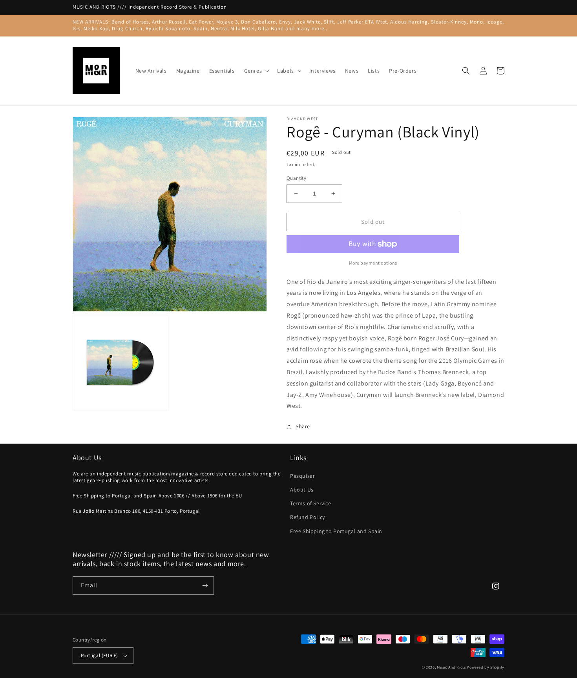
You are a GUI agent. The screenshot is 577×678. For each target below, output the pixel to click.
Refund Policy (307, 517)
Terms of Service (310, 503)
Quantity (296, 178)
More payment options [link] (373, 263)
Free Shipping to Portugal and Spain (336, 531)
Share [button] (303, 426)
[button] (256, 70)
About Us (302, 489)
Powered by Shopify (485, 667)
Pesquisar (302, 475)
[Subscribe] (205, 585)
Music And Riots (452, 667)
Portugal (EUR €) (99, 655)
